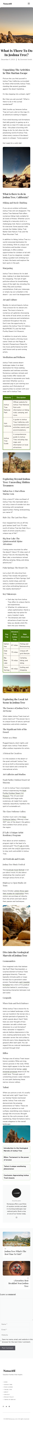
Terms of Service (9, 1399)
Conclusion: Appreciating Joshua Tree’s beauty (16, 1176)
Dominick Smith (26, 59)
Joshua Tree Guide (6, 441)
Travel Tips (8, 1389)
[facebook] (9, 1406)
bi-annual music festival (15, 870)
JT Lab (20, 846)
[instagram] (3, 1406)
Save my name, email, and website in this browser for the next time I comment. (17, 1340)
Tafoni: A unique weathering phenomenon (15, 1167)
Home (5, 1382)
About (6, 1392)
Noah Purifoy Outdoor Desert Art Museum (14, 793)
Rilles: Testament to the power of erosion (16, 1158)
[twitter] (6, 1406)
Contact (7, 1394)
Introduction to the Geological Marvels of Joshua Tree (16, 1149)
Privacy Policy (9, 1397)
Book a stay (22, 1211)
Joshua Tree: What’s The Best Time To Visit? (15, 1252)
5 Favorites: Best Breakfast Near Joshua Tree (18, 1283)
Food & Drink (8, 1387)
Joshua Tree (8, 1384)
